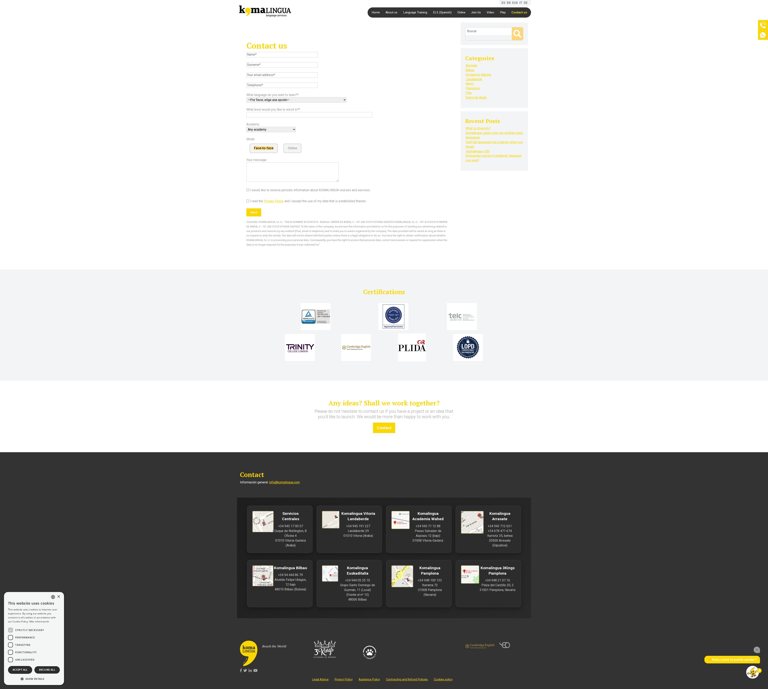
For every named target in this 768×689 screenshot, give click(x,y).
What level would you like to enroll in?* (273, 109)
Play (503, 12)
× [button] (58, 596)
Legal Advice (320, 679)
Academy (252, 124)
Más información (39, 621)
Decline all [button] (47, 669)
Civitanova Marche (478, 75)
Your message (256, 160)
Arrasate (471, 65)
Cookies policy (443, 679)
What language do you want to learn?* (272, 95)
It (520, 3)
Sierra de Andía (476, 97)
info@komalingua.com (284, 482)
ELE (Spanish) (442, 12)
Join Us (476, 12)
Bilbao (470, 70)
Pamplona (473, 88)
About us (391, 12)
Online (461, 12)
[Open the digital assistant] (752, 672)
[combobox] (53, 597)
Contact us (519, 12)
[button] (34, 678)
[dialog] (34, 638)
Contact (384, 427)
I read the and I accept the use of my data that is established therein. (307, 201)
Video (490, 12)
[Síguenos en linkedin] (250, 671)
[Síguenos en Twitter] (245, 671)
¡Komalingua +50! (478, 151)
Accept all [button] (20, 669)
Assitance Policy (369, 679)
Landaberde (474, 79)
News (470, 84)
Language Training (415, 12)
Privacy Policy (274, 201)
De (526, 3)
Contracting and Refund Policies (407, 679)
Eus (515, 3)
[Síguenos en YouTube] (255, 671)
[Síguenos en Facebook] (241, 671)
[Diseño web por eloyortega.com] (513, 645)
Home (376, 12)
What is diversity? (478, 128)
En (509, 3)
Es (503, 3)
